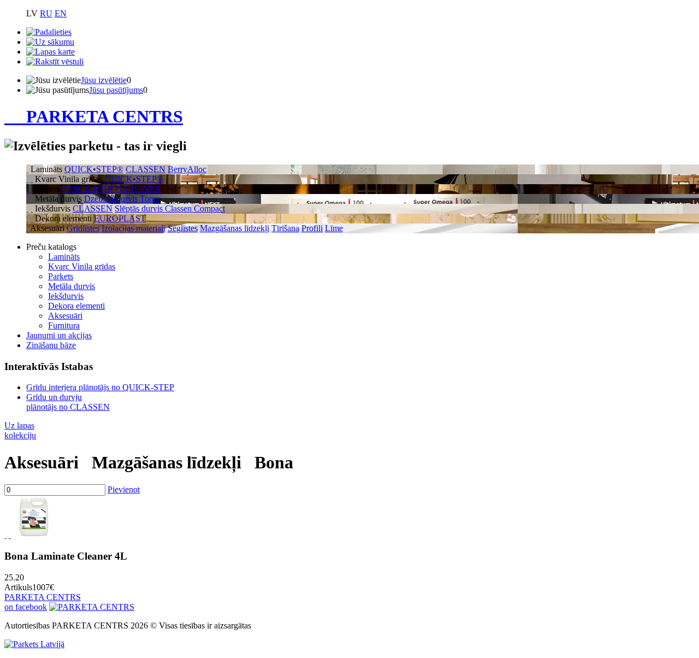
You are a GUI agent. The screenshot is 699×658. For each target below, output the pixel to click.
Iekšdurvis (66, 296)
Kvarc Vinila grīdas (81, 266)
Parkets (60, 276)
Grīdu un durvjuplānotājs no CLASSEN (68, 402)
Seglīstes (183, 228)
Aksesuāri (65, 315)
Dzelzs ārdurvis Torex (122, 198)
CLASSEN (145, 169)
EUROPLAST (120, 218)
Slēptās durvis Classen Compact (170, 208)
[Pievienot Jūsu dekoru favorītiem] (5, 534)
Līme (334, 228)
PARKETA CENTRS (104, 116)
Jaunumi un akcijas (59, 335)
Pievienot (124, 489)
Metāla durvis (71, 286)
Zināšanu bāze (51, 345)
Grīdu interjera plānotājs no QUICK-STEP (100, 387)
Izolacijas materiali (133, 228)
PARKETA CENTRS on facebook (42, 602)
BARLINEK (138, 188)
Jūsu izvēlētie (104, 80)
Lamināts (64, 256)
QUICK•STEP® (93, 169)
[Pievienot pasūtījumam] (10, 534)
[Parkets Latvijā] (34, 644)
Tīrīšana (285, 228)
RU (46, 13)
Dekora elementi (76, 305)
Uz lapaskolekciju (20, 430)
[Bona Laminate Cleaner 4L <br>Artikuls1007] (34, 534)
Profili (312, 228)
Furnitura (64, 325)
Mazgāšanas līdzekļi (234, 228)
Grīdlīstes (83, 228)
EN (61, 13)
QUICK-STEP (88, 188)
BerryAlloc (187, 169)
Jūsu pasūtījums (116, 90)
